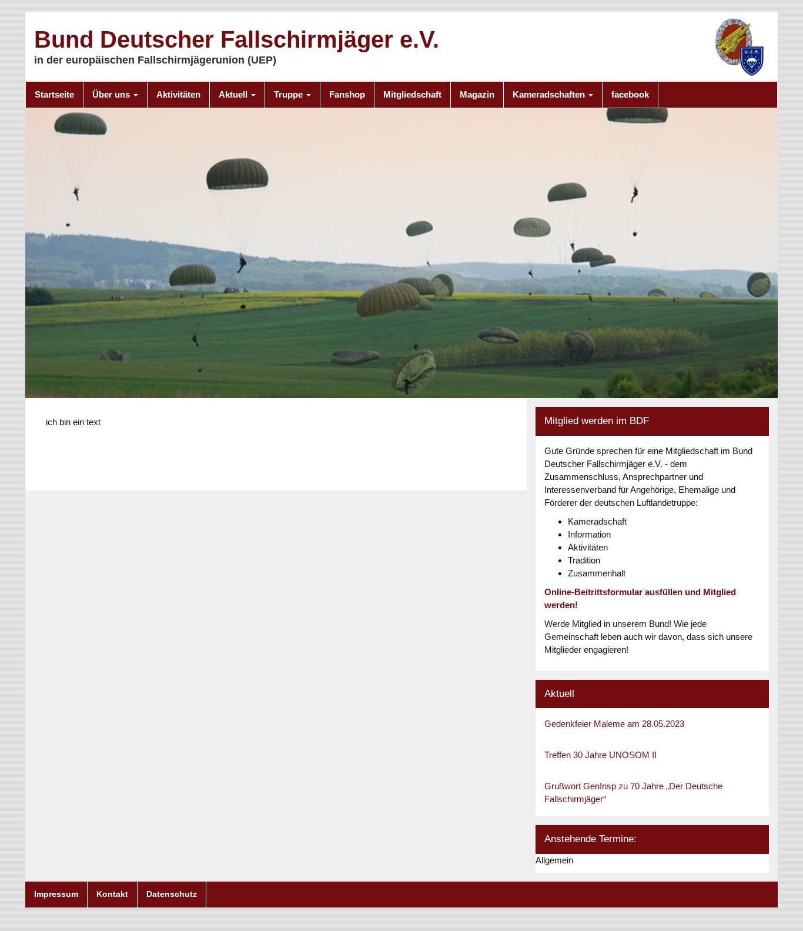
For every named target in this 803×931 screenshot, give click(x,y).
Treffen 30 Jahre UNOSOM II (600, 755)
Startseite (54, 94)
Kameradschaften (550, 94)
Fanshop (347, 94)
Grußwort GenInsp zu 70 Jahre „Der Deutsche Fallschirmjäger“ (633, 792)
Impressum (56, 894)
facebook (630, 94)
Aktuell (234, 94)
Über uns (112, 94)
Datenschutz (171, 894)
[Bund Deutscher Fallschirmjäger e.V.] (739, 46)
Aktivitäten (178, 94)
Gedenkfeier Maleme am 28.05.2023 (614, 724)
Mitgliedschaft (412, 94)
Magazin (477, 94)
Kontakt (112, 894)
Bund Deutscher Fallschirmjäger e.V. (236, 39)
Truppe (289, 94)
